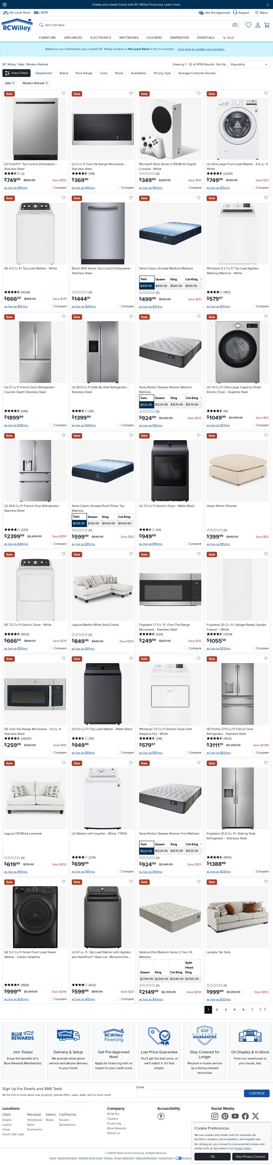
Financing (114, 1124)
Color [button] (104, 73)
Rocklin (64, 1120)
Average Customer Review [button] (197, 73)
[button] (31, 4)
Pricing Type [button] (162, 73)
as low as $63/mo (219, 753)
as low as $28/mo (84, 425)
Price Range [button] (84, 73)
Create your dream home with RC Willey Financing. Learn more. (136, 5)
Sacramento (67, 1125)
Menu (264, 13)
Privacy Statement (124, 1158)
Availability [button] (138, 73)
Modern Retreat (37, 64)
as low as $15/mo (15, 188)
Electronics (101, 38)
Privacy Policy (243, 1148)
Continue (257, 1093)
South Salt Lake (13, 1134)
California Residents (146, 1158)
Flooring (154, 38)
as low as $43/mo (151, 999)
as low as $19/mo (150, 426)
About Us (113, 1133)
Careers (112, 1119)
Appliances (73, 38)
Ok (213, 1157)
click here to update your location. (201, 49)
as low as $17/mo (83, 649)
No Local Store (20, 12)
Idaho (51, 1114)
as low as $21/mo (218, 425)
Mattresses (129, 38)
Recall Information (67, 1158)
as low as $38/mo (16, 425)
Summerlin (34, 1129)
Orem (6, 1129)
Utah (6, 1114)
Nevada (34, 1114)
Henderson (35, 1120)
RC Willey (9, 64)
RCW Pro (113, 1114)
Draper (7, 1120)
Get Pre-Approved (217, 13)
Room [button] (119, 73)
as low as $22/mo (219, 649)
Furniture (47, 38)
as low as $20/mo (16, 999)
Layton (7, 1125)
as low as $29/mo (84, 306)
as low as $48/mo (16, 544)
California (67, 1114)
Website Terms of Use (91, 1158)
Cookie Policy (166, 1158)
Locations (11, 1108)
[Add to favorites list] (64, 93)
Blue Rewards (116, 1128)
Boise (50, 1120)
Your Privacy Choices (250, 1157)
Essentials (205, 38)
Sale (230, 38)
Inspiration (179, 38)
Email (140, 1087)
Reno (31, 1125)
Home (53, 1158)
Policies (108, 1158)
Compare (60, 188)
